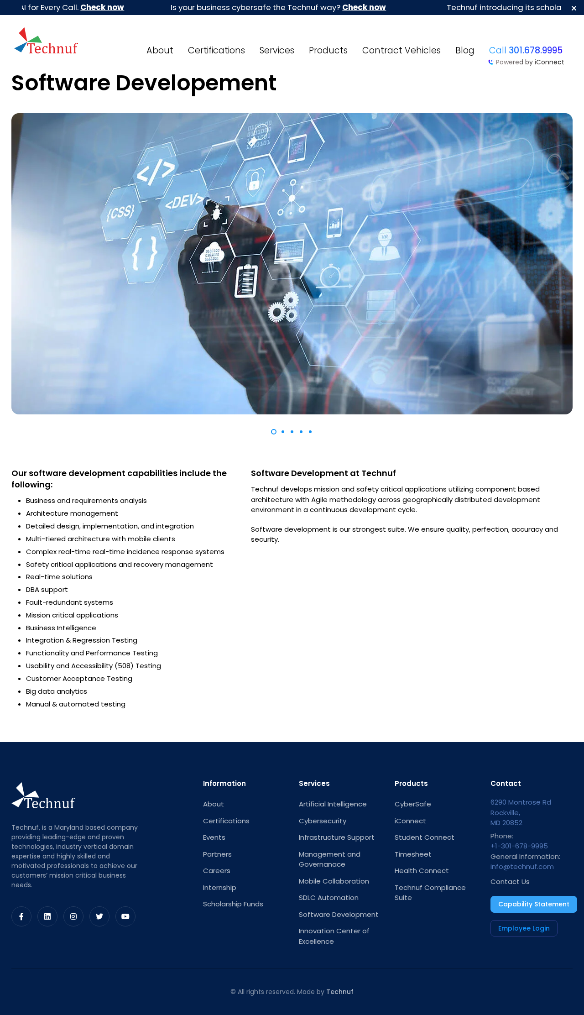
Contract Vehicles (401, 50)
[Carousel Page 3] (292, 431)
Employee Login (524, 928)
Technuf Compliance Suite (430, 893)
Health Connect (422, 870)
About (159, 50)
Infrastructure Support (337, 837)
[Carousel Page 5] (310, 431)
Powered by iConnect (530, 62)
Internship (219, 887)
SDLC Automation (329, 897)
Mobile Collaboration (334, 881)
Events (214, 837)
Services (277, 50)
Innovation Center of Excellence (334, 936)
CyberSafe (413, 804)
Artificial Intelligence (333, 804)
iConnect (410, 821)
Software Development (339, 914)
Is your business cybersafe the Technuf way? (258, 7)
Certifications (216, 50)
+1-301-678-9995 (519, 846)
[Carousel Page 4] (301, 431)
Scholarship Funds (233, 904)
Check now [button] (82, 7)
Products (328, 50)
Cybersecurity (322, 821)
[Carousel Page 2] (283, 431)
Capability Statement (533, 904)
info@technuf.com (522, 866)
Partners (217, 854)
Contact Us (510, 881)
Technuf (340, 991)
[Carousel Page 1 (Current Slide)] (273, 431)
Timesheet (413, 854)
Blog (464, 50)
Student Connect (424, 837)
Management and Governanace (329, 859)
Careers (216, 870)
